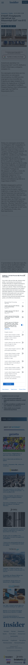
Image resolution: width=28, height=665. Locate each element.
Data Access (14, 389)
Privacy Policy (22, 389)
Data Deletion (5, 389)
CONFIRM (8, 384)
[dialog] (14, 332)
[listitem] (14, 303)
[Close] (25, 275)
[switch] (22, 306)
